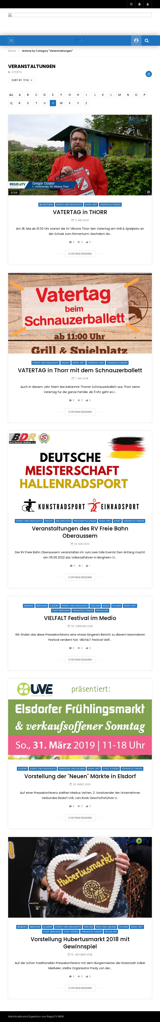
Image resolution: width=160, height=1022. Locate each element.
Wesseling (102, 610)
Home (12, 51)
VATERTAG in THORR (80, 212)
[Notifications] (139, 4)
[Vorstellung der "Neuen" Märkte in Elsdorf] (80, 719)
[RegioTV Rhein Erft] (79, 40)
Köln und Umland (106, 926)
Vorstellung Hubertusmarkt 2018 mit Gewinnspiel (80, 943)
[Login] (148, 4)
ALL (11, 95)
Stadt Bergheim (61, 610)
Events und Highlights (69, 204)
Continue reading (80, 253)
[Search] (146, 40)
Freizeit (65, 362)
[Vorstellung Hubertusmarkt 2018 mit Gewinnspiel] (80, 877)
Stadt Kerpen (71, 931)
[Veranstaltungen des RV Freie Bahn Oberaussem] (80, 471)
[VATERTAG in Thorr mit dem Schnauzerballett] (80, 313)
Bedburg (29, 605)
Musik (106, 605)
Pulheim (116, 605)
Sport (117, 521)
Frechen (95, 605)
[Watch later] (131, 4)
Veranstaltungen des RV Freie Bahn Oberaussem (80, 532)
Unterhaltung (96, 362)
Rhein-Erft (91, 204)
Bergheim (41, 605)
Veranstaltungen (110, 204)
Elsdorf (54, 605)
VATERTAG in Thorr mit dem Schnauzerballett (80, 370)
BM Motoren (46, 204)
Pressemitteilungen (85, 521)
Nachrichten (63, 521)
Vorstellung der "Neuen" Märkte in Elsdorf (80, 776)
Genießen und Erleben (72, 768)
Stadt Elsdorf (111, 768)
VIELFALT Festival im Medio (80, 618)
